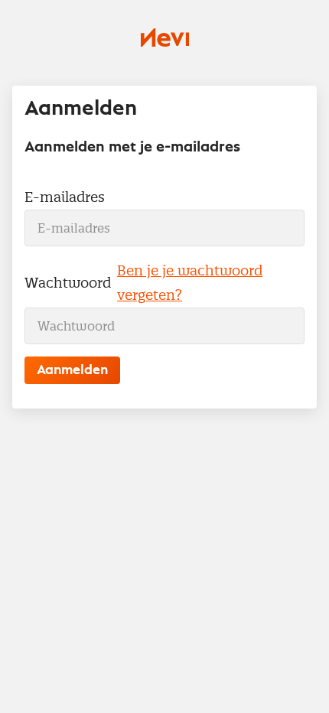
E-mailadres (64, 197)
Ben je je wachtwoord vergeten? (189, 283)
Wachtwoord (67, 282)
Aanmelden (72, 370)
